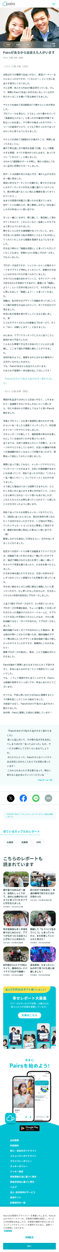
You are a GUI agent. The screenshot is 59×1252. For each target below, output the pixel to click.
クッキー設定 (16, 1171)
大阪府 (8, 45)
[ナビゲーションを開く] (52, 4)
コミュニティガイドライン (23, 1156)
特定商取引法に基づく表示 (23, 1176)
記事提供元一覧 (17, 1202)
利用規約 (14, 1145)
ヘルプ (13, 1187)
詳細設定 (29, 1237)
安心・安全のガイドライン (23, 1151)
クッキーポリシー (19, 1166)
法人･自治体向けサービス (22, 1192)
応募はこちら (29, 1015)
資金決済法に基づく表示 (22, 1182)
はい (29, 1246)
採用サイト (15, 1197)
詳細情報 (8, 1231)
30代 (27, 45)
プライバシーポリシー (21, 1161)
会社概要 (14, 1140)
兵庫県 (18, 45)
